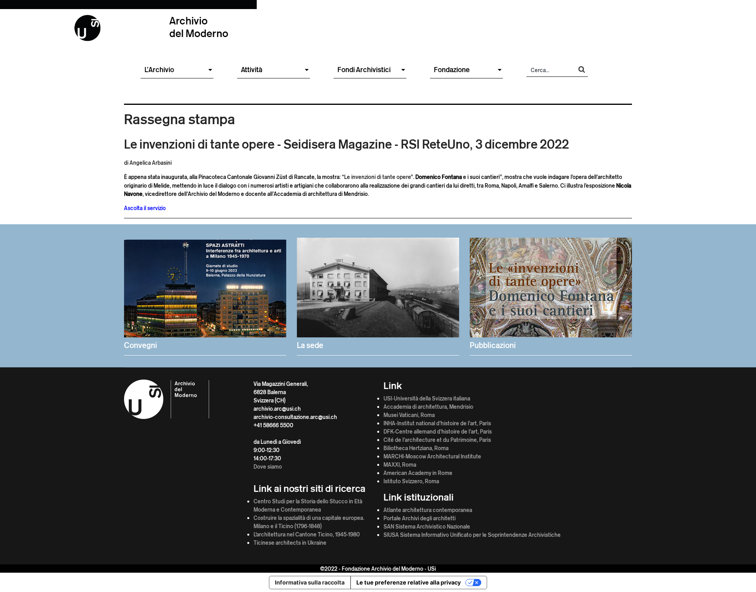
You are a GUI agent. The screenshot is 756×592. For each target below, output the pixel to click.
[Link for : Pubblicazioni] (551, 294)
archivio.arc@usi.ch (277, 408)
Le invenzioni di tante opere (377, 176)
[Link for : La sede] (378, 294)
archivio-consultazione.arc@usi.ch (295, 416)
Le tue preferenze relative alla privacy (408, 582)
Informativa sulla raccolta (310, 582)
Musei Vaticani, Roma (409, 414)
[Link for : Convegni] (205, 294)
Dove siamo (268, 466)
